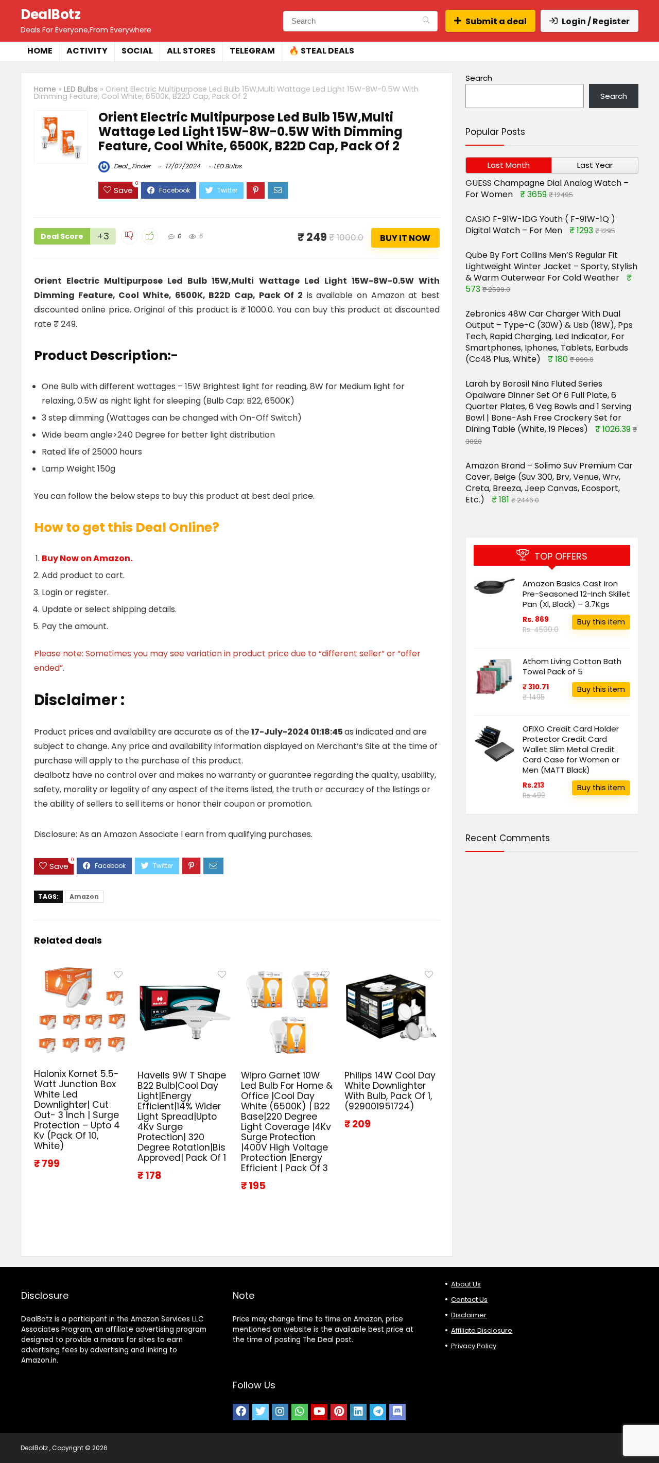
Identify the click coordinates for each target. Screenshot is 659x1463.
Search (478, 78)
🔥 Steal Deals (321, 51)
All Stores (191, 51)
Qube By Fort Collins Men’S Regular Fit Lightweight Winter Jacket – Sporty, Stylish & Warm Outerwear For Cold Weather (551, 266)
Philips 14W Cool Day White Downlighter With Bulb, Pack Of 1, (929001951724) (390, 1090)
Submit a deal (496, 21)
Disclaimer (469, 1315)
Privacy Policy (473, 1346)
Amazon (84, 896)
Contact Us (469, 1299)
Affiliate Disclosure (481, 1330)
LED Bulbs (81, 89)
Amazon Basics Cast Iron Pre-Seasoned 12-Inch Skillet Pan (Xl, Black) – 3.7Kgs (576, 593)
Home (40, 51)
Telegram (252, 51)
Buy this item (601, 622)
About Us (466, 1284)
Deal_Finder (131, 166)
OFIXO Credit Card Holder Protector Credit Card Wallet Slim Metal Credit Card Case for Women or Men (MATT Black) (571, 749)
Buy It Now (405, 238)
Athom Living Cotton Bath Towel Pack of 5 (572, 666)
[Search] (426, 21)
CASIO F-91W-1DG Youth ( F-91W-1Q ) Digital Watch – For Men (540, 224)
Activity (87, 51)
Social (137, 51)
